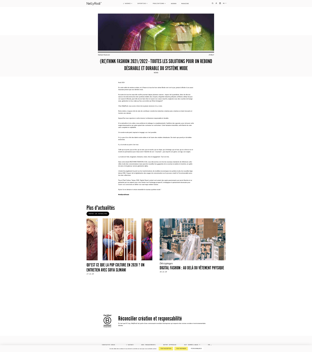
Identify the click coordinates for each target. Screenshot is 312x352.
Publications (158, 3)
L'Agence (127, 3)
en (224, 4)
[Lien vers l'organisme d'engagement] (107, 328)
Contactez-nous (108, 344)
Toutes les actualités (97, 213)
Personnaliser (196, 348)
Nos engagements (148, 344)
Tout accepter (165, 348)
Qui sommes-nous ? (192, 344)
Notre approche (169, 344)
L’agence (130, 344)
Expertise (142, 3)
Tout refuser (181, 348)
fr (223, 3)
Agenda (174, 3)
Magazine (185, 3)
